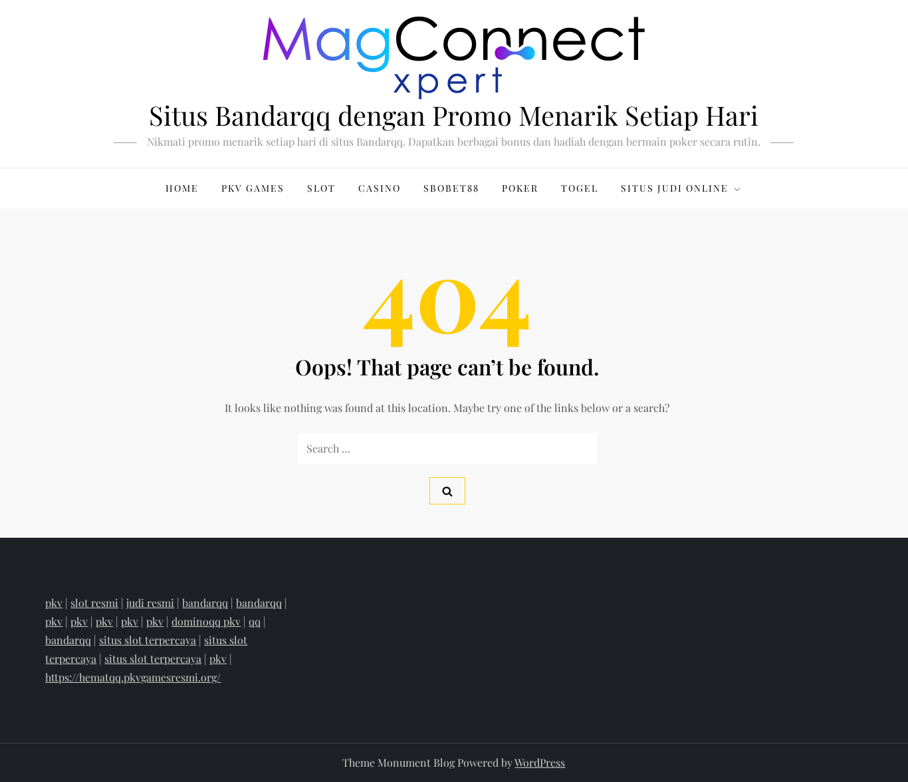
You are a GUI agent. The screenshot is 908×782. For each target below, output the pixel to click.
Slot (321, 188)
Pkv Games (252, 188)
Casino (379, 188)
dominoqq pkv (206, 621)
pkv (53, 603)
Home (182, 188)
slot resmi (94, 603)
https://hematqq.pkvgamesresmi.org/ (133, 677)
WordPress (539, 762)
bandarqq (205, 603)
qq (255, 621)
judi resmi (150, 603)
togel (579, 188)
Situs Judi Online (675, 188)
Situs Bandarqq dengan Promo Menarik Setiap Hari (453, 114)
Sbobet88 (451, 188)
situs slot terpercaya (147, 640)
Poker (520, 188)
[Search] (447, 490)
